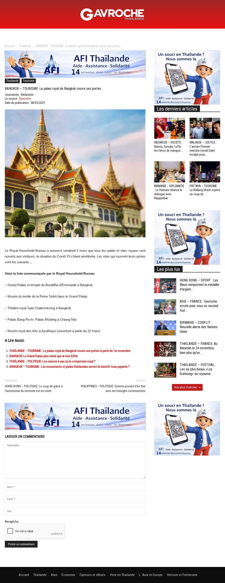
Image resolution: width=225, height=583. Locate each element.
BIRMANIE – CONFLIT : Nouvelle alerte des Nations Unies (199, 327)
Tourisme (28, 81)
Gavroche (25, 98)
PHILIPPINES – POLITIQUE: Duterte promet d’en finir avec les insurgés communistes (113, 388)
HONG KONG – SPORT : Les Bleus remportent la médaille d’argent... (199, 285)
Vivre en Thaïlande (122, 575)
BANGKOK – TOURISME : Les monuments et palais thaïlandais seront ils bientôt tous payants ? (69, 367)
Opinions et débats (92, 575)
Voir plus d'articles (185, 387)
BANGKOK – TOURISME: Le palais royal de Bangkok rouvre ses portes (53, 88)
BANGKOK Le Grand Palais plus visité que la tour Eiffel (43, 356)
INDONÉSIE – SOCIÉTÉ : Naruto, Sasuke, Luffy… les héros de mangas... (168, 146)
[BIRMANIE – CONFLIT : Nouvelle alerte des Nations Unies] (165, 328)
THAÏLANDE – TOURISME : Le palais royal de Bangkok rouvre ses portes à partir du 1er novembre (70, 351)
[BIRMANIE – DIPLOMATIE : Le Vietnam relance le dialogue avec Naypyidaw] (169, 171)
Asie (54, 575)
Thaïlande (25, 46)
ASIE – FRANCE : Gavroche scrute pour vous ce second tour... (199, 306)
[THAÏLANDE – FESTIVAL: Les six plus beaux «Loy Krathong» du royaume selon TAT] (165, 370)
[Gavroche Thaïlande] (112, 14)
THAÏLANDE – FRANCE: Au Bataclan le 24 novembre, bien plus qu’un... (198, 348)
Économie (68, 575)
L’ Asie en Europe (151, 575)
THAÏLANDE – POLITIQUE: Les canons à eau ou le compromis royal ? (52, 361)
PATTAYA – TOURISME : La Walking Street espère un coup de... (205, 190)
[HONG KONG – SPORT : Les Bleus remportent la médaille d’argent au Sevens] (165, 285)
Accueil (9, 46)
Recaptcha (11, 521)
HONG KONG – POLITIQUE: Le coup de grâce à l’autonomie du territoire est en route (34, 388)
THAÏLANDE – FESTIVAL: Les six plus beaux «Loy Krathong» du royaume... (197, 369)
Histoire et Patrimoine (182, 575)
